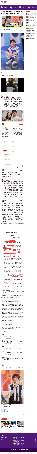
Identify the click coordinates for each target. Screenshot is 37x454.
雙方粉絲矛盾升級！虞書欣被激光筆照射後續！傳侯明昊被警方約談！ (32, 33)
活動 (22, 449)
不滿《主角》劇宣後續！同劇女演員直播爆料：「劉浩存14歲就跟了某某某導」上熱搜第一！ (33, 7)
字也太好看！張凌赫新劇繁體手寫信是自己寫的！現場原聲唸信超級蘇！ (32, 38)
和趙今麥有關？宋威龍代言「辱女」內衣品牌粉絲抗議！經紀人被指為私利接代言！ (20, 444)
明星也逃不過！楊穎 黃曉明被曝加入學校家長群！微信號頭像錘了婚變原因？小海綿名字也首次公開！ (6, 415)
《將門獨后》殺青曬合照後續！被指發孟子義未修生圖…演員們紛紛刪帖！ (32, 25)
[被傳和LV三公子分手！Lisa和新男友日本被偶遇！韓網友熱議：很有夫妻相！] (27, 23)
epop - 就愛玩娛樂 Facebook (4, 437)
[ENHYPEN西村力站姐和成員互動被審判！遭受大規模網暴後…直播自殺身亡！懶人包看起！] (27, 14)
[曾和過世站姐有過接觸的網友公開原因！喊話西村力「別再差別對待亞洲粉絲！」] (27, 17)
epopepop (29, 451)
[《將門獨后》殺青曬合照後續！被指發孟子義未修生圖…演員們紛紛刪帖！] (27, 26)
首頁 (9, 449)
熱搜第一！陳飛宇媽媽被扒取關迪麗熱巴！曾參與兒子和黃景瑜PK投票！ (6, 7)
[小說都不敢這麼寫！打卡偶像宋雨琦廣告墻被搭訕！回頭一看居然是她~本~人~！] (14, 441)
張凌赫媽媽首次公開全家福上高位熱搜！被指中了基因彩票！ (32, 28)
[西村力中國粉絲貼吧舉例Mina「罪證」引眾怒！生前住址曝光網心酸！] (27, 36)
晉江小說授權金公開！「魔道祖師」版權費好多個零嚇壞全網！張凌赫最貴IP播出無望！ (20, 437)
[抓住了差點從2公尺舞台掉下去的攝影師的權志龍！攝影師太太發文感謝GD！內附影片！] (11, 7)
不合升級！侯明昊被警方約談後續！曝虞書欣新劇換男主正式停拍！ (32, 30)
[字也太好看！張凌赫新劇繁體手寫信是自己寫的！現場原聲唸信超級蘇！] (27, 38)
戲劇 (13, 449)
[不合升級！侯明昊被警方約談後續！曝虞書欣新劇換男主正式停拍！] (27, 31)
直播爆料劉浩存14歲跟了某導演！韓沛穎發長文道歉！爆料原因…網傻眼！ (24, 7)
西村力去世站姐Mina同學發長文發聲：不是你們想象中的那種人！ (32, 20)
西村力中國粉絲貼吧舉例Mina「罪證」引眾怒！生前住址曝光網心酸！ (32, 35)
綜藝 (15, 449)
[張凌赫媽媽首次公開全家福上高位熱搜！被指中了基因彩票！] (27, 28)
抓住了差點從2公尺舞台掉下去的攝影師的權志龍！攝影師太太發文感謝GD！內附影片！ (15, 7)
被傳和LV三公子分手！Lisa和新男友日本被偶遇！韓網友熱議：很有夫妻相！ (32, 23)
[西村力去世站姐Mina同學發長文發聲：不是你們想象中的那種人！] (27, 20)
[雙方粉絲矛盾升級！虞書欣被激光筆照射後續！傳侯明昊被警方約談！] (27, 33)
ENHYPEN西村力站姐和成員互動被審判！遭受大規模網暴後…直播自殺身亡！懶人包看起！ (32, 14)
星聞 (11, 449)
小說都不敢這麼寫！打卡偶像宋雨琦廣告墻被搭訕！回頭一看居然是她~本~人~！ (20, 441)
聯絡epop (27, 449)
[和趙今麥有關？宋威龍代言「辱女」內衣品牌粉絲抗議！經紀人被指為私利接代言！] (14, 444)
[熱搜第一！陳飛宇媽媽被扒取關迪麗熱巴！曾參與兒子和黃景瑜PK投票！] (2, 7)
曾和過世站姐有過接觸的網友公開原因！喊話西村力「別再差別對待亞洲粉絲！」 (32, 17)
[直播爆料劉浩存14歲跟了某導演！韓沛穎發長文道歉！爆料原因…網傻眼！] (20, 7)
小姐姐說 (26, 441)
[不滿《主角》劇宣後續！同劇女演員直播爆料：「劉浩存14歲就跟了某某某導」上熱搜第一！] (29, 7)
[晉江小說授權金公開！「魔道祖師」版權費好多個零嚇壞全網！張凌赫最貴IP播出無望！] (14, 438)
